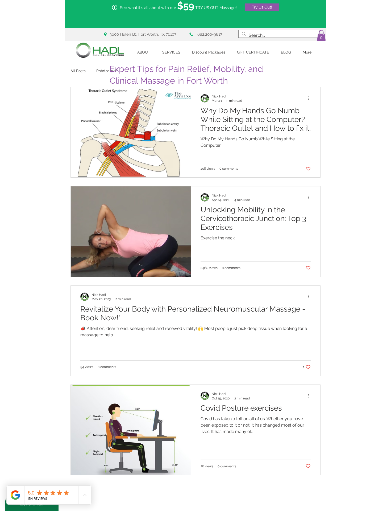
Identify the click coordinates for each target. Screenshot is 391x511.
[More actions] (310, 98)
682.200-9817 (209, 34)
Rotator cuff (106, 71)
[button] (321, 35)
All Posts (78, 71)
